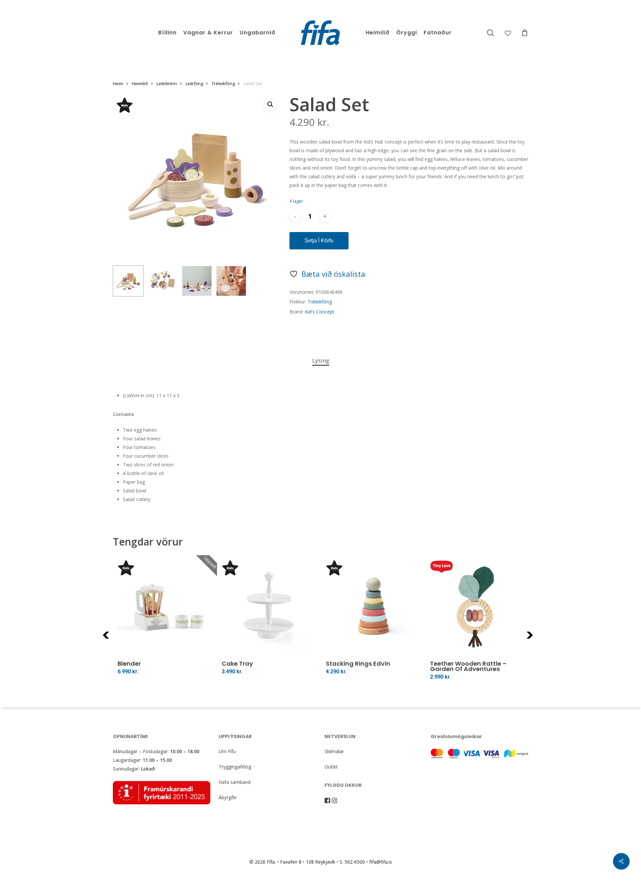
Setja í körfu (319, 240)
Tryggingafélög (235, 766)
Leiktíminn (167, 83)
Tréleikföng (223, 83)
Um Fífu (227, 751)
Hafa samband (234, 782)
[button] (270, 104)
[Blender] (165, 607)
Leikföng (194, 83)
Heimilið (140, 83)
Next (538, 639)
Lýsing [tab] (320, 360)
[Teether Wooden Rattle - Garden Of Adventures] (477, 607)
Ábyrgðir (228, 797)
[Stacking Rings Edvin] (373, 607)
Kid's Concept (319, 311)
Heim (118, 83)
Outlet (331, 766)
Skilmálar (334, 751)
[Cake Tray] (269, 607)
